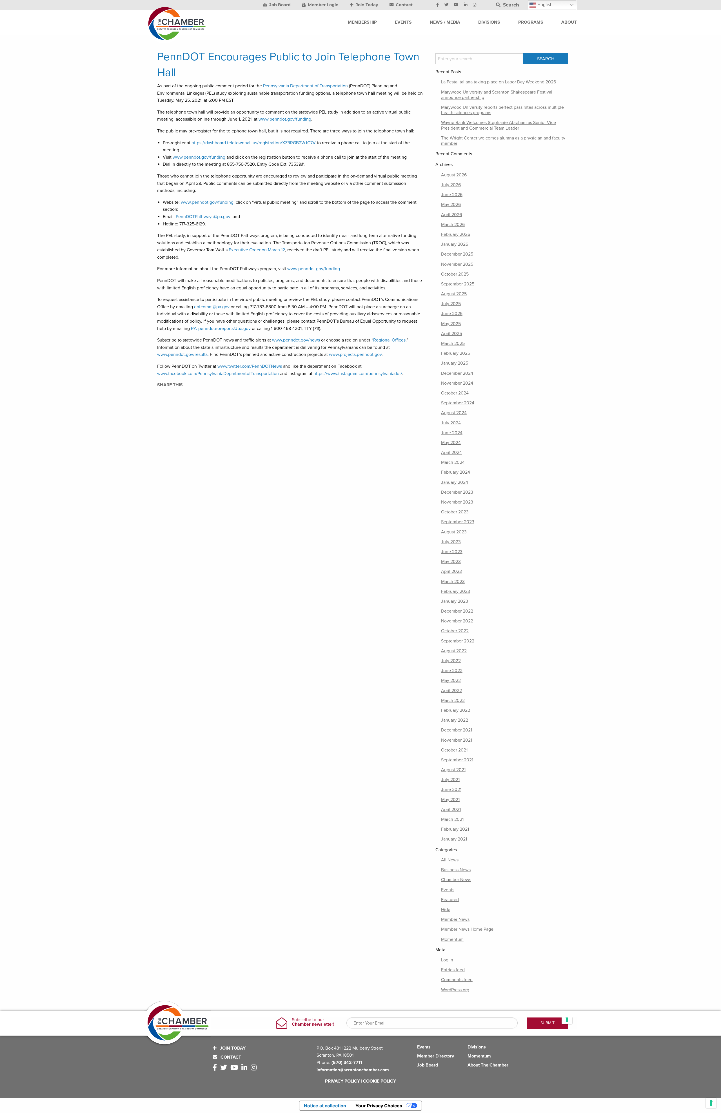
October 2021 (454, 750)
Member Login (323, 4)
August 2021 (453, 770)
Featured (450, 900)
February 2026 (455, 234)
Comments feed (457, 980)
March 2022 (453, 700)
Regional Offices (389, 340)
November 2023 (457, 502)
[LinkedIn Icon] (466, 5)
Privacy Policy (342, 1081)
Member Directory (435, 1056)
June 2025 (451, 313)
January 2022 (454, 720)
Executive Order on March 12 (257, 250)
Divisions (477, 1047)
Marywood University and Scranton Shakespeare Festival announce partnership (496, 94)
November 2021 (456, 740)
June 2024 (451, 433)
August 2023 (454, 532)
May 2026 (451, 204)
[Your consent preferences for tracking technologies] (711, 1103)
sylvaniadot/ (390, 373)
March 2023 (453, 581)
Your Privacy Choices (378, 1105)
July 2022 (451, 661)
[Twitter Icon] (446, 5)
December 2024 (457, 373)
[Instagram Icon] (475, 5)
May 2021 (450, 799)
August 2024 (454, 413)
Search (510, 5)
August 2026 (454, 175)
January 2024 (454, 482)
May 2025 (451, 324)
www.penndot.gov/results (182, 354)
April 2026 (451, 215)
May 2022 (451, 680)
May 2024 (451, 442)
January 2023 (454, 601)
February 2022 (455, 710)
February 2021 (455, 829)
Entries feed (453, 970)
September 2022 (457, 641)
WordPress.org (455, 990)
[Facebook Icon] (437, 5)
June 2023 (451, 552)
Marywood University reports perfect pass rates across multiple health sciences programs (502, 110)
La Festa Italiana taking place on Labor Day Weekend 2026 (498, 82)
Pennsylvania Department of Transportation (305, 86)
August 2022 (454, 651)
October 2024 (455, 393)
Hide (445, 909)
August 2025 (454, 294)
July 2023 (451, 542)
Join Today (366, 4)
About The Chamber (488, 1065)
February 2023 (455, 591)
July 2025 (451, 304)
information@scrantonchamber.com (353, 1070)
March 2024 (453, 462)
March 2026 (453, 224)
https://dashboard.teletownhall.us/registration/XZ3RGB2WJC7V (254, 143)
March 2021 (452, 819)
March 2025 (453, 343)
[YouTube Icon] (456, 5)
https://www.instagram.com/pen (344, 373)
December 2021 (456, 730)
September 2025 (457, 284)
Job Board (279, 4)
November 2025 (457, 264)
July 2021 (450, 779)
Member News (455, 919)
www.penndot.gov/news (296, 340)
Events (447, 890)
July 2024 (451, 423)
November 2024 (457, 383)
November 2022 (457, 621)
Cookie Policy (379, 1081)
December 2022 (457, 611)
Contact (404, 4)
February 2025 (455, 353)
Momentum (452, 939)
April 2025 (451, 333)
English (544, 4)
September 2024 (457, 403)
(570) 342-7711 (346, 1062)
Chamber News (456, 880)
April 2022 (451, 690)
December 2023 (457, 492)
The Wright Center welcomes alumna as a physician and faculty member (503, 140)
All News (450, 860)
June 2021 (451, 789)
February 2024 (455, 472)
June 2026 (451, 195)
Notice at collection (325, 1105)
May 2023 (451, 561)
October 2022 (455, 631)
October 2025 (455, 274)
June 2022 (451, 670)
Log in (447, 960)
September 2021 (457, 760)
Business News (456, 870)
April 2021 (451, 809)
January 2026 (454, 244)
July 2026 (451, 185)
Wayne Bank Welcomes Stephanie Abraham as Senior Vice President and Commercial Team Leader (498, 125)
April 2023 (451, 571)
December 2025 (457, 254)
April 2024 (451, 452)
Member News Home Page (467, 929)
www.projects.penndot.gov (355, 354)
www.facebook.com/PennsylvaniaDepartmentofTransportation (218, 373)
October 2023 (455, 512)
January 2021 (454, 839)
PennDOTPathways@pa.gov (203, 217)
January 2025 (454, 363)
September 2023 (457, 522)
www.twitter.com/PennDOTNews (249, 366)
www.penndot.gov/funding (285, 119)
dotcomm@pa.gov (212, 307)
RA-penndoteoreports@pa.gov (221, 328)
